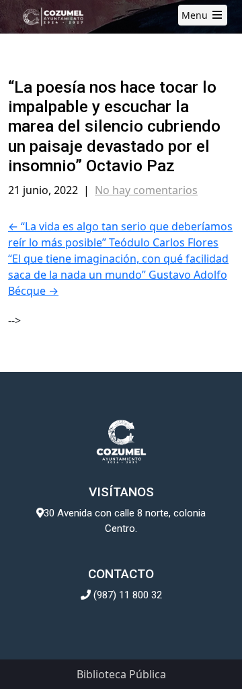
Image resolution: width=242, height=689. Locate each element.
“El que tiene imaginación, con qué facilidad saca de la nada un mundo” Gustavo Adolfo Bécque (118, 274)
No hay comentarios (146, 190)
